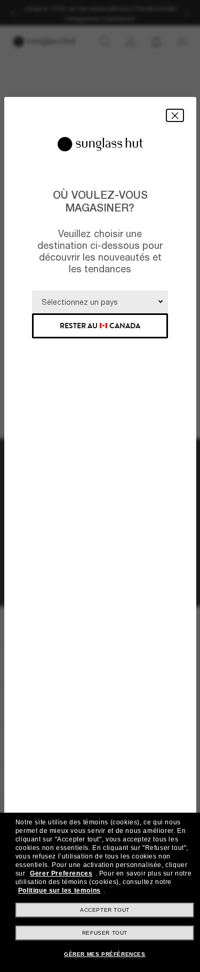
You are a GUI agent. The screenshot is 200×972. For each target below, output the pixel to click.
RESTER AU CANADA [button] (100, 325)
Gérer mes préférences (105, 954)
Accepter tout (105, 910)
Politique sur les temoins (59, 890)
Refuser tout (104, 933)
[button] (174, 115)
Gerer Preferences (61, 873)
